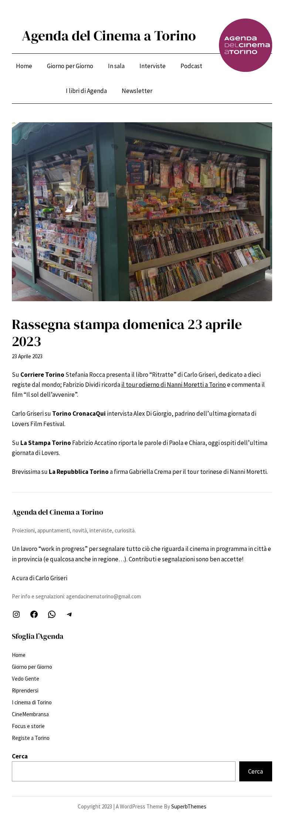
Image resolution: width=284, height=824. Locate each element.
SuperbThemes (188, 806)
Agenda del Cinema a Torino (109, 35)
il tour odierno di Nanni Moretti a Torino (173, 385)
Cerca (20, 756)
